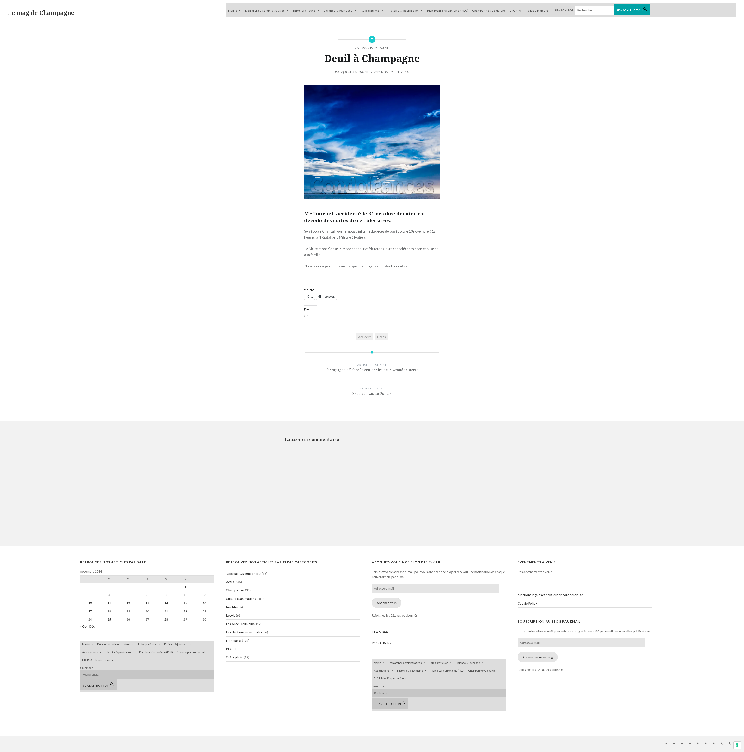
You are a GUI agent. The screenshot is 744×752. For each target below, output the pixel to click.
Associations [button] (370, 10)
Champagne (378, 47)
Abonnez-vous (387, 603)
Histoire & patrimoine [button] (403, 10)
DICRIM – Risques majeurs (529, 10)
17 (90, 611)
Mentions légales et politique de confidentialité (550, 595)
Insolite (231, 607)
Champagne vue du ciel (489, 10)
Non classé (233, 640)
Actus (360, 47)
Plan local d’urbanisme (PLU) (447, 10)
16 (204, 603)
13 (147, 603)
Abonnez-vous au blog (537, 657)
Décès (381, 337)
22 (185, 611)
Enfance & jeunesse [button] (338, 10)
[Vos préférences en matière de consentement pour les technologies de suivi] (737, 745)
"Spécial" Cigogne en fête (243, 573)
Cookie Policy (527, 603)
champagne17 (360, 72)
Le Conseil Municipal (241, 623)
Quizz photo (234, 657)
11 (109, 603)
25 (109, 619)
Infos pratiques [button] (304, 10)
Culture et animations (241, 598)
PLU (229, 649)
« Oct (83, 626)
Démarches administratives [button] (265, 10)
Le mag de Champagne (41, 13)
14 (166, 603)
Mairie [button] (232, 10)
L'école (230, 615)
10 (90, 603)
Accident (364, 337)
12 (128, 603)
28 (166, 619)
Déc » (93, 626)
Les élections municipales (244, 632)
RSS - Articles (381, 643)
